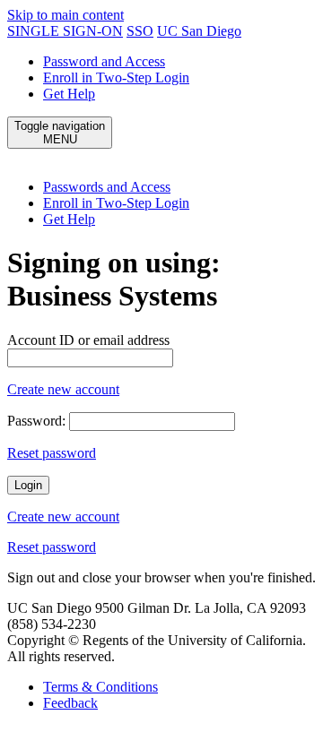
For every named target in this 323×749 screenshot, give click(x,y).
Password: (36, 420)
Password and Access (104, 61)
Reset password (51, 453)
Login (28, 485)
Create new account (63, 389)
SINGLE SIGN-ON (65, 31)
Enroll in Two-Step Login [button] (116, 203)
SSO (140, 31)
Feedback (70, 702)
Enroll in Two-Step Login (116, 77)
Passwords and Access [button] (106, 186)
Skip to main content (65, 14)
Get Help (69, 93)
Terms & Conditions (100, 686)
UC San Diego (199, 31)
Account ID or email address (88, 340)
